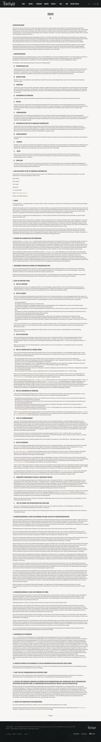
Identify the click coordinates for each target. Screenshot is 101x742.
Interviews (39, 4)
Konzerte (46, 4)
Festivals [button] (53, 4)
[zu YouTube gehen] (97, 4)
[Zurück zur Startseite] (9, 4)
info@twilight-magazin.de (21, 193)
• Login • (26, 734)
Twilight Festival (74, 4)
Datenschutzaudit (81, 707)
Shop (67, 4)
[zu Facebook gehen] (92, 4)
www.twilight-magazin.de (28, 241)
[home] (92, 727)
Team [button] (60, 4)
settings (9, 734)
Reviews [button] (30, 4)
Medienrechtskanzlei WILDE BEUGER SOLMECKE (38, 709)
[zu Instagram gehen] (95, 4)
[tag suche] (89, 4)
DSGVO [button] (14, 734)
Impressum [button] (19, 734)
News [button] (23, 4)
